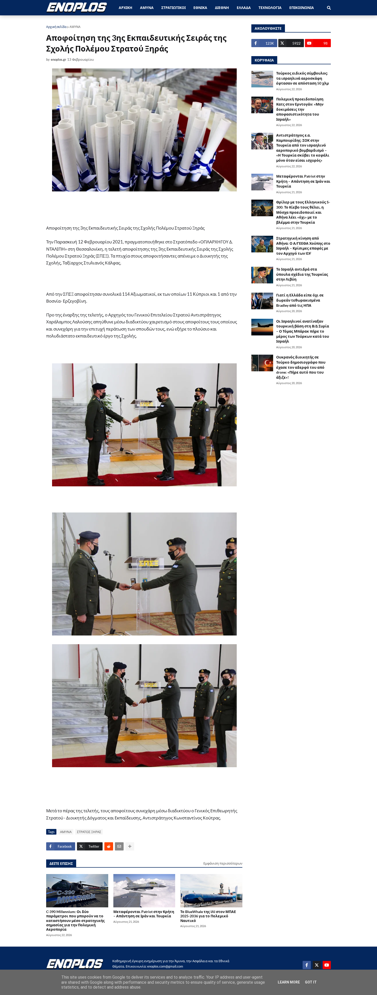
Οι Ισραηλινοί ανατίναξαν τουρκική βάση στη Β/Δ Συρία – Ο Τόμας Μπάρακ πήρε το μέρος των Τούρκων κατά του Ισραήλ (302, 331)
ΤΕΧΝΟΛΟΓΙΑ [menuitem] (270, 7)
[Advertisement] (145, 208)
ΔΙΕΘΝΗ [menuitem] (222, 7)
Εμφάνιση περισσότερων (222, 863)
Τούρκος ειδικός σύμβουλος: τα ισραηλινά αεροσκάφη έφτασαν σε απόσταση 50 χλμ (302, 78)
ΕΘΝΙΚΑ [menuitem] (200, 7)
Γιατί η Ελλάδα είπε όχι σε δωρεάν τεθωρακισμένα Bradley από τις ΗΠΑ (300, 300)
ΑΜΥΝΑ (75, 27)
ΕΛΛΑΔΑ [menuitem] (244, 7)
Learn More (289, 982)
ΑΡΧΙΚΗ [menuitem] (125, 7)
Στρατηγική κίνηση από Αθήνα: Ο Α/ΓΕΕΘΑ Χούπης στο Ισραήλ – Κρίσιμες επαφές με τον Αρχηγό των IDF (303, 245)
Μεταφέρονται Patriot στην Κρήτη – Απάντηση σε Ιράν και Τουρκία (143, 913)
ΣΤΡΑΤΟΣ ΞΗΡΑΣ (89, 832)
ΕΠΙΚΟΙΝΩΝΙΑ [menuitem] (301, 7)
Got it (311, 982)
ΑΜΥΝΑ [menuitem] (147, 7)
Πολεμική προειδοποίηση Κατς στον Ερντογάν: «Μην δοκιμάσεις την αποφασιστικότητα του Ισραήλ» (299, 109)
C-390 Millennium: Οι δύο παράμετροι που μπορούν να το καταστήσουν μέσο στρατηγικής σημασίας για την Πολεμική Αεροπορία (75, 920)
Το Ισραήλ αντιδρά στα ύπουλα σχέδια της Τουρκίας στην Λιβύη (302, 274)
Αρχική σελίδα (56, 27)
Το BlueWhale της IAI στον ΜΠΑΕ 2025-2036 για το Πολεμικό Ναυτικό (208, 916)
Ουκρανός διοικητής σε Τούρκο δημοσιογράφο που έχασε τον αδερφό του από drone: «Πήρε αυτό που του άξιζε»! (300, 367)
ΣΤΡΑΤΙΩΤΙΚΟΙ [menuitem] (173, 7)
